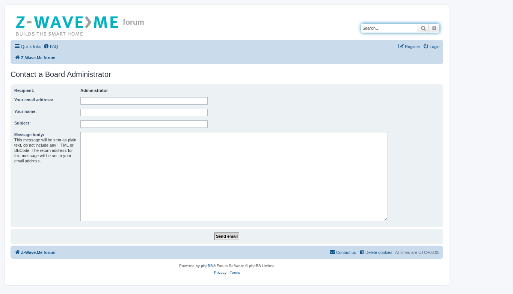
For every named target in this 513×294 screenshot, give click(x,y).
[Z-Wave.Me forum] (67, 24)
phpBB (207, 266)
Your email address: (33, 100)
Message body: (29, 134)
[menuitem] (50, 46)
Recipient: (24, 90)
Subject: (22, 123)
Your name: (25, 111)
